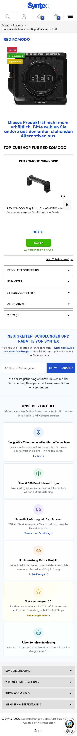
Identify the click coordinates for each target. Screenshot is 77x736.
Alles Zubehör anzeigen (59, 259)
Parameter (14, 281)
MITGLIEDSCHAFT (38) (21, 293)
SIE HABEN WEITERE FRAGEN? (23, 704)
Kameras (18, 25)
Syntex (5, 25)
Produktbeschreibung (23, 270)
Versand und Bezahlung (22, 682)
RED (54, 29)
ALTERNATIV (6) (16, 304)
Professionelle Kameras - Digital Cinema (25, 29)
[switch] (69, 731)
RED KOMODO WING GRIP (38, 161)
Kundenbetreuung (18, 671)
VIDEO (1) (12, 315)
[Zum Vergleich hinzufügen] (63, 196)
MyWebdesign (46, 723)
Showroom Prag (17, 693)
